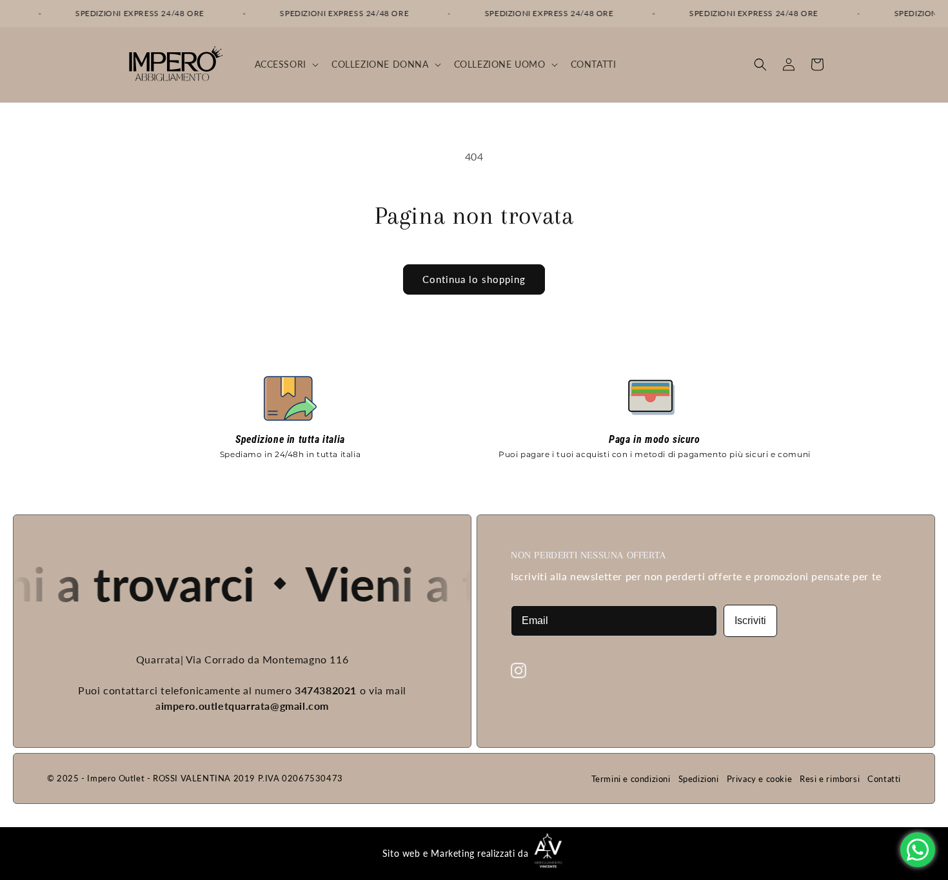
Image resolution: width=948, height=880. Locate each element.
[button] (285, 64)
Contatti (884, 779)
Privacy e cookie (760, 779)
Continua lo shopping (474, 279)
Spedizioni (698, 779)
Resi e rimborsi (830, 779)
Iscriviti (750, 620)
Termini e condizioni (631, 779)
